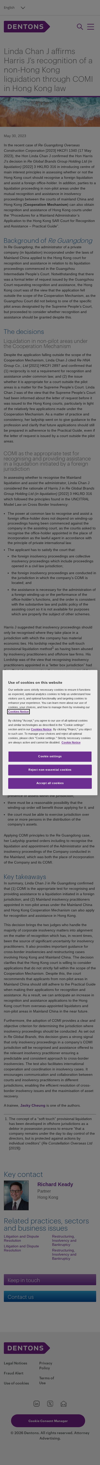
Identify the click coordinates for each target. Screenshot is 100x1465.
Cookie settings (50, 756)
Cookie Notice (71, 742)
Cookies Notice (18, 711)
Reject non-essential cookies (50, 769)
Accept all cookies (50, 783)
